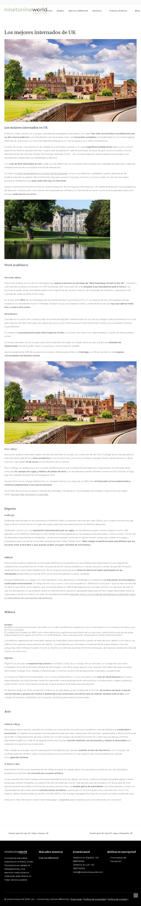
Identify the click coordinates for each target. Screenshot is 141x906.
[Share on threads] (12, 813)
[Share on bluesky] (26, 813)
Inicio (49, 10)
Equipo (60, 10)
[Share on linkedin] (19, 813)
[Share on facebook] (5, 813)
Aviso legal (76, 899)
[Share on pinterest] (15, 813)
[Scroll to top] (136, 895)
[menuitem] (122, 2)
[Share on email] (33, 813)
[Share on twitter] (8, 813)
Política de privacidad (94, 899)
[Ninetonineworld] (25, 10)
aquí (54, 799)
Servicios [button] (97, 10)
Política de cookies (117, 899)
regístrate (64, 799)
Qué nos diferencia (78, 10)
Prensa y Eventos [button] (118, 10)
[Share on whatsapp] (23, 813)
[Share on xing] (30, 813)
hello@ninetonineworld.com (88, 872)
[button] (122, 2)
